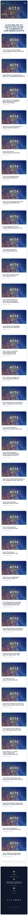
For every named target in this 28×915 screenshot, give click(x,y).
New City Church (14, 885)
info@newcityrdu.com (14, 876)
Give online (14, 893)
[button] (25, 3)
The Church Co (14, 909)
